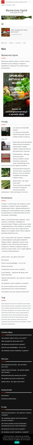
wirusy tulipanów (5, 303)
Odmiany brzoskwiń (7, 266)
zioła (16, 310)
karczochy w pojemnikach (20, 321)
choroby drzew (13, 303)
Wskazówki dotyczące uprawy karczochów (13, 375)
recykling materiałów (9, 308)
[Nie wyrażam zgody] (31, 439)
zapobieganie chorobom (21, 306)
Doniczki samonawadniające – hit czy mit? (13, 263)
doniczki (15, 315)
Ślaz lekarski (5, 260)
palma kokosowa (20, 317)
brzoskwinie (13, 319)
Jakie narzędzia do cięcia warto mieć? (12, 341)
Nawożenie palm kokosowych (21, 168)
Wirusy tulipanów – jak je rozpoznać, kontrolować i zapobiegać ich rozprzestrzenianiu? (15, 222)
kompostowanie (11, 324)
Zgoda (17, 442)
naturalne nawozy (21, 310)
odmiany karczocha (21, 303)
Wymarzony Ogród (16, 10)
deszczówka (4, 310)
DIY (15, 317)
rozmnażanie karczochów (7, 317)
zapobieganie (11, 310)
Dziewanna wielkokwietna (8, 398)
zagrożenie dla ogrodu (22, 315)
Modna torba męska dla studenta (22, 142)
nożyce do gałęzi (19, 312)
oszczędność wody (5, 321)
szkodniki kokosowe (10, 306)
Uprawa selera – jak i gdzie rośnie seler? (13, 257)
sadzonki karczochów (22, 319)
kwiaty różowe (11, 312)
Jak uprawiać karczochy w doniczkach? (12, 378)
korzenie (11, 315)
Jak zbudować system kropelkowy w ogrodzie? (15, 283)
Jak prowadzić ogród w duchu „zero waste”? (14, 338)
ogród (8, 319)
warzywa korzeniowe (26, 308)
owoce (12, 321)
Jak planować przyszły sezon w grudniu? (13, 269)
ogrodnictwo (18, 308)
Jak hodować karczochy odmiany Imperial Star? (18, 2)
